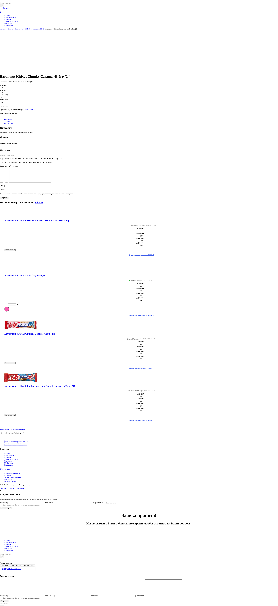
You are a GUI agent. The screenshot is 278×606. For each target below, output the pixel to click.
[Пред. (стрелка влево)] (1, 605)
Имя (2, 186)
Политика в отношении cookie (15, 445)
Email (2, 190)
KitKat (27, 29)
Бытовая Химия (10, 481)
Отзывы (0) (8, 123)
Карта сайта (8, 465)
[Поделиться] (3, 603)
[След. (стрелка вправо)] (3, 605)
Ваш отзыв (4, 182)
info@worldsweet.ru (20, 429)
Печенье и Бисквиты (12, 473)
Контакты (8, 23)
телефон (48, 596)
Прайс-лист (8, 25)
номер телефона (97, 503)
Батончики (19, 29)
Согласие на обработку (12, 443)
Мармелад (8, 479)
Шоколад (7, 475)
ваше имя (3, 503)
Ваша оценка (5, 166)
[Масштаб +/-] (7, 603)
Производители (10, 17)
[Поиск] (2, 5)
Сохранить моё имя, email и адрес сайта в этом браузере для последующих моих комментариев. (38, 194)
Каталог (7, 15)
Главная (3, 29)
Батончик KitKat (37, 29)
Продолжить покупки (11, 569)
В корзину (6, 309)
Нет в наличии (10, 250)
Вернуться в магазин (24, 565)
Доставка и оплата (11, 21)
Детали (7, 121)
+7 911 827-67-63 (6, 429)
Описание (8, 119)
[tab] (141, 119)
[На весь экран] (5, 603)
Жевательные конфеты (12, 477)
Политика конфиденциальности (16, 441)
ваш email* (49, 503)
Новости (7, 19)
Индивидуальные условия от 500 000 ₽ (141, 255)
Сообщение (140, 596)
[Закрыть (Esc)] (1, 603)
